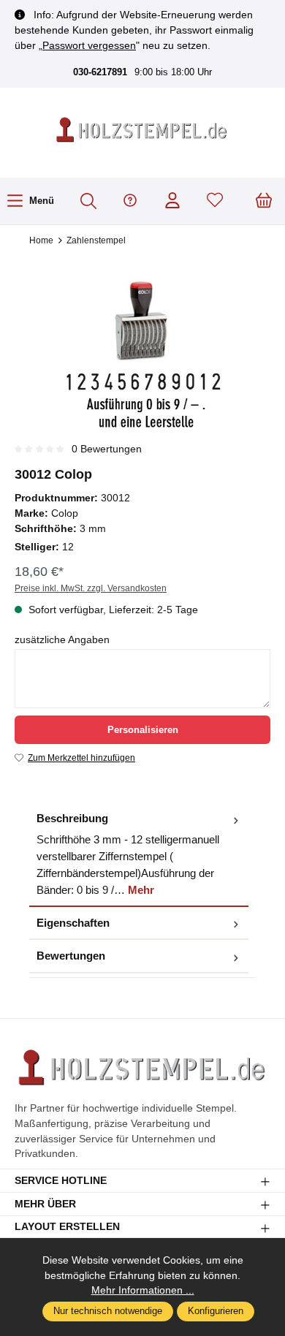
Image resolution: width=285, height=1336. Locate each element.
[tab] (138, 854)
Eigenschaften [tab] (73, 922)
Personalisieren (142, 729)
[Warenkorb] (264, 201)
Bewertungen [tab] (71, 955)
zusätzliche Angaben (62, 639)
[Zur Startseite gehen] (142, 130)
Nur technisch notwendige (107, 1311)
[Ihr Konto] (172, 201)
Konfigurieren (215, 1311)
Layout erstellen (67, 1227)
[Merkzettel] (215, 201)
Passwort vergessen (89, 45)
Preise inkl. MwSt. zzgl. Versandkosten (91, 588)
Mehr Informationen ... (142, 1290)
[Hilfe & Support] (130, 201)
